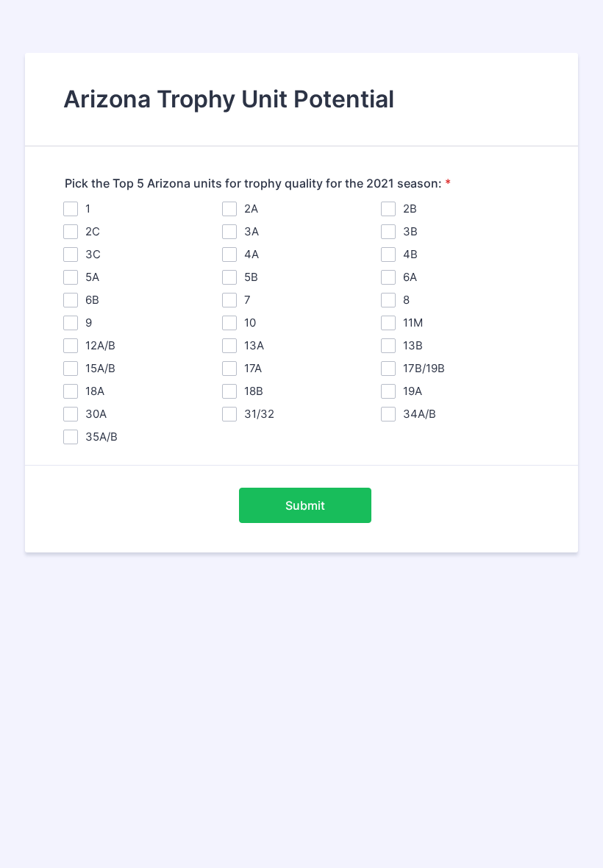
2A (251, 209)
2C (92, 231)
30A (96, 414)
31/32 (259, 414)
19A (412, 391)
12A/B (100, 345)
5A (92, 277)
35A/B (101, 437)
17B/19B (424, 368)
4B (410, 254)
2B (410, 209)
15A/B (100, 368)
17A (253, 368)
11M (413, 323)
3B (410, 231)
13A (254, 345)
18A (94, 391)
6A (410, 277)
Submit (305, 505)
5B (251, 277)
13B (413, 345)
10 (250, 323)
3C (93, 254)
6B (92, 300)
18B (253, 391)
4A (251, 254)
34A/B (419, 414)
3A (251, 231)
